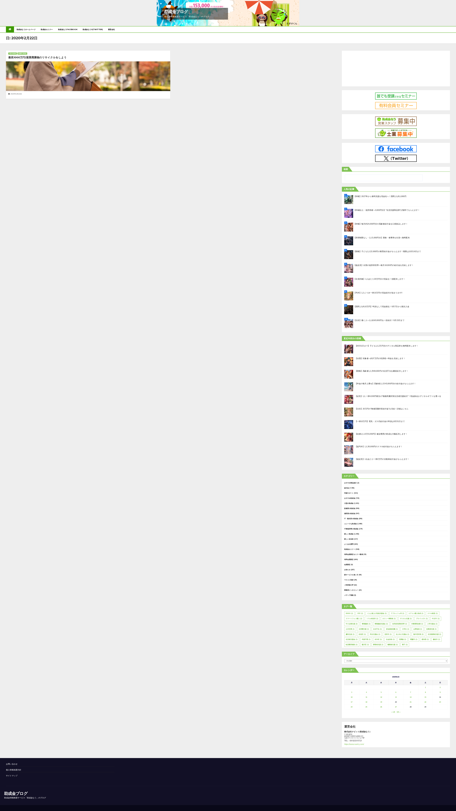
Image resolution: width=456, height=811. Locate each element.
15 (425, 697)
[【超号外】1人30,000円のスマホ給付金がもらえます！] (348, 449)
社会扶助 (390, 639)
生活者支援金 (351, 639)
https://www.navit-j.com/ (354, 744)
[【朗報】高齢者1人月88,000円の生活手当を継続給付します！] (348, 374)
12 (381, 697)
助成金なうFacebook (68, 29)
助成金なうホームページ (26, 29)
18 (366, 702)
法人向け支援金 (402, 634)
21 (410, 702)
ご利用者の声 (349, 585)
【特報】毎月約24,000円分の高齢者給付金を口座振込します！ (381, 224)
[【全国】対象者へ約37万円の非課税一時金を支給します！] (348, 361)
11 (366, 697)
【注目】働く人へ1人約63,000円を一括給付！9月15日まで (379, 320)
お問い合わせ (11, 764)
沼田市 (388, 634)
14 (410, 697)
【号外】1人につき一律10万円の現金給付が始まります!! (378, 293)
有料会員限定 (349, 559)
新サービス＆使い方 (351, 575)
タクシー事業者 (389, 618)
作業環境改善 (417, 624)
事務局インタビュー (351, 590)
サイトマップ (11, 776)
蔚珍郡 (425, 639)
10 (351, 697)
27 (396, 707)
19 (381, 702)
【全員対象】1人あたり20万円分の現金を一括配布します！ (379, 279)
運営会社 (111, 29)
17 (351, 702)
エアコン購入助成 (415, 613)
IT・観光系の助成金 (351, 518)
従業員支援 (431, 629)
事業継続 (366, 624)
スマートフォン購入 (354, 618)
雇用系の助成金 (349, 513)
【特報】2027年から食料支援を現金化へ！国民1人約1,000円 (380, 196)
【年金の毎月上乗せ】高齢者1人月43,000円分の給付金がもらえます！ (385, 384)
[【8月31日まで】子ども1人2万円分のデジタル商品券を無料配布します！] (348, 349)
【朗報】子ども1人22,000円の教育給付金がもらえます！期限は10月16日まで (387, 251)
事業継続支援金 (381, 624)
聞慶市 (413, 639)
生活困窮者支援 (434, 634)
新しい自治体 (349, 539)
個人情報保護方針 (13, 770)
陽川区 (365, 644)
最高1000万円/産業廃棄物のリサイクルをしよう (37, 57)
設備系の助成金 (22, 53)
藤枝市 (436, 639)
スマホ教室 (433, 613)
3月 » (398, 712)
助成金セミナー (47, 29)
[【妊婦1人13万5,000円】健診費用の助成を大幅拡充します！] (348, 437)
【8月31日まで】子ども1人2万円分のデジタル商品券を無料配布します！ (386, 346)
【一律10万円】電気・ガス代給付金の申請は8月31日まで (380, 421)
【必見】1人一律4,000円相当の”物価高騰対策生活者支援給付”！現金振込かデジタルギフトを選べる (398, 396)
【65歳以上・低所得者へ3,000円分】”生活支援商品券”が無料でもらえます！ (387, 210)
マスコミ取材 (349, 580)
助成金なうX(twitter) (93, 29)
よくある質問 (349, 544)
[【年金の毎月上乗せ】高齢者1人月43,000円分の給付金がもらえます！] (348, 386)
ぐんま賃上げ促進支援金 (377, 613)
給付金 (346, 488)
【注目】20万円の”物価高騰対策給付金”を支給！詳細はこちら (381, 409)
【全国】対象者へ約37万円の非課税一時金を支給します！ (380, 358)
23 (440, 702)
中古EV (435, 618)
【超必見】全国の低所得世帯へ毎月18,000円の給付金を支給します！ (384, 265)
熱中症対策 (418, 634)
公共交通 (350, 629)
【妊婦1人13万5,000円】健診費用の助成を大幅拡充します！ (381, 434)
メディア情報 (349, 595)
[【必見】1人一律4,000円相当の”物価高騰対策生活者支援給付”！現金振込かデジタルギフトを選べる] (348, 399)
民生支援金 (375, 634)
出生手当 (377, 629)
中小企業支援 (351, 624)
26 (381, 707)
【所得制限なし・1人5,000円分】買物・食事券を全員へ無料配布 (382, 238)
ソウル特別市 (372, 618)
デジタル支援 (406, 618)
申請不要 (366, 639)
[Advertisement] (396, 68)
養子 (405, 644)
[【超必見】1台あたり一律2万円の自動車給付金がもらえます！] (348, 462)
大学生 (405, 629)
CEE (360, 613)
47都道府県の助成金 (351, 529)
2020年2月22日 (16, 94)
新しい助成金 (349, 534)
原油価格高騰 (392, 629)
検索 (346, 169)
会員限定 (347, 564)
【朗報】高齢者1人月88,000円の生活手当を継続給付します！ (381, 371)
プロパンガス (422, 618)
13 (396, 697)
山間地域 (417, 629)
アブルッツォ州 (397, 613)
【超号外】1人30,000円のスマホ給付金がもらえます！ (379, 447)
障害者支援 (378, 644)
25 (366, 707)
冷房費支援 (364, 629)
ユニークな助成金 (350, 524)
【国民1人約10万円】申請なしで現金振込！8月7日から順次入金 (381, 307)
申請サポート (349, 493)
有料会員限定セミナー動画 (353, 554)
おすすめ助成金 (349, 498)
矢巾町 (378, 639)
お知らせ (347, 570)
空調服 (402, 639)
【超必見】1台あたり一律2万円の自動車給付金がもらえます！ (382, 459)
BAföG (349, 613)
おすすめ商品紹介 (350, 483)
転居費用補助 (351, 644)
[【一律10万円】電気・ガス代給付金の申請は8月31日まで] (348, 424)
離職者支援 (393, 644)
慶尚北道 (350, 634)
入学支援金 (432, 624)
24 (351, 707)
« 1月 (393, 712)
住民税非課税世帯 (399, 624)
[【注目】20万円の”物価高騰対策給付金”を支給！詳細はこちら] (348, 412)
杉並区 (362, 634)
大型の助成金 (12, 53)
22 (425, 702)
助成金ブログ (176, 11)
